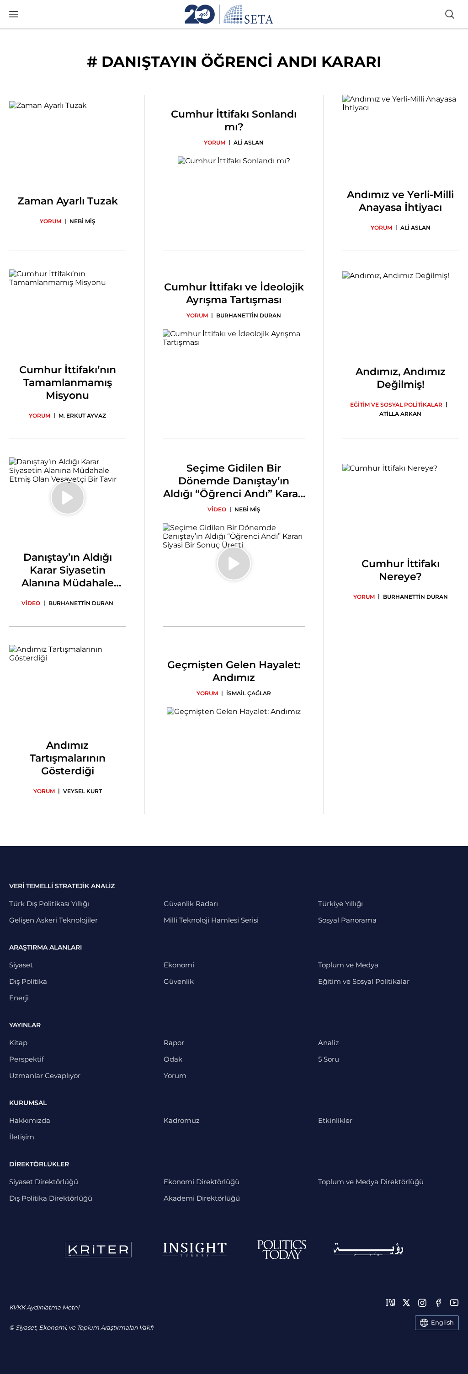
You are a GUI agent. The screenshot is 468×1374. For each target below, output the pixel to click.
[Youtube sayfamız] (454, 1303)
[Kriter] (98, 1249)
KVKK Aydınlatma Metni (44, 1307)
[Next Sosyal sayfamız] (390, 1302)
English (442, 1322)
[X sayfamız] (406, 1302)
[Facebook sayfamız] (438, 1303)
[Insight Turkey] (194, 1249)
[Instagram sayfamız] (422, 1302)
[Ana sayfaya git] (229, 14)
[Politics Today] (281, 1250)
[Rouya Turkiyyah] (368, 1249)
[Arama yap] (449, 14)
